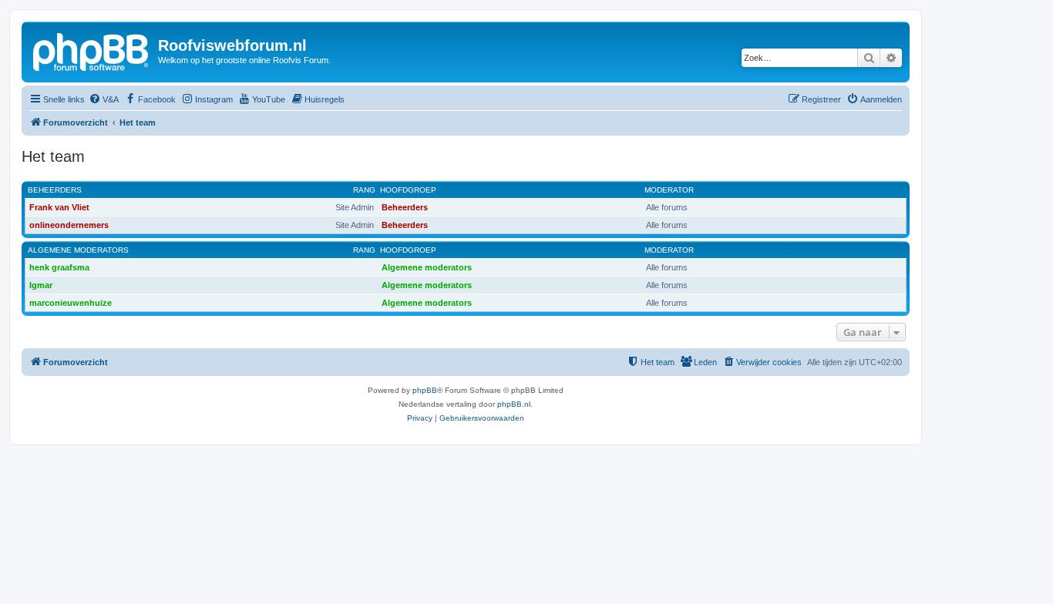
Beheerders (55, 190)
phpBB (424, 390)
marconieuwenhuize (70, 302)
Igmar (40, 285)
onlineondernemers (69, 225)
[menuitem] (104, 99)
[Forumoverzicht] (91, 50)
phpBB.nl (513, 404)
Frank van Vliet (59, 207)
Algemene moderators (78, 250)
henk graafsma (59, 267)
